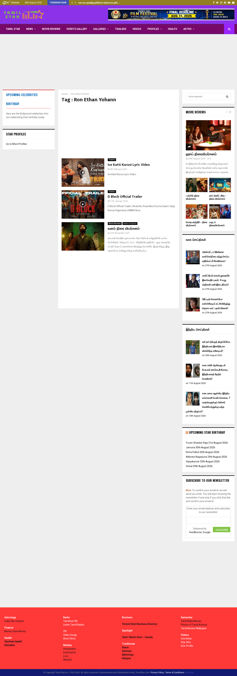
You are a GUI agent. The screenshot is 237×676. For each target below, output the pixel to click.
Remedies (9, 645)
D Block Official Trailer (125, 197)
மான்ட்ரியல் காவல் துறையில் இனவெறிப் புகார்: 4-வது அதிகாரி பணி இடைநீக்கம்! (216, 280)
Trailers (120, 29)
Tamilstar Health (13, 641)
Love (65, 656)
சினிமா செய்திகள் (130, 223)
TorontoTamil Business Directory (139, 624)
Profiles (153, 29)
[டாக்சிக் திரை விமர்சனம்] (197, 185)
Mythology (128, 654)
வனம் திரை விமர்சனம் (124, 229)
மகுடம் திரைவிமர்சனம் (217, 223)
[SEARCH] (227, 96)
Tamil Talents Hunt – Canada (137, 637)
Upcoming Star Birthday (207, 432)
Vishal (189, 466)
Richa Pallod (192, 452)
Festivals (127, 651)
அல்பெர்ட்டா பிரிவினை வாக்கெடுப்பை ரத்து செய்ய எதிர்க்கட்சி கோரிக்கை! (215, 256)
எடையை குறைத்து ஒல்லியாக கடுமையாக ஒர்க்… (98, 2)
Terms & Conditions (174, 672)
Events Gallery (77, 29)
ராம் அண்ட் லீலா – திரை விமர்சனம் (218, 197)
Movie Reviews (51, 29)
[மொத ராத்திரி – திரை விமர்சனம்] (197, 211)
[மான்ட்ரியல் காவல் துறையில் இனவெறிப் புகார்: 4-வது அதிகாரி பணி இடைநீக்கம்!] (193, 287)
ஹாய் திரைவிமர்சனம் (201, 154)
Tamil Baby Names (191, 621)
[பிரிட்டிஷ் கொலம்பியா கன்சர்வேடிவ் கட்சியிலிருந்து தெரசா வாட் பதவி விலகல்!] (193, 310)
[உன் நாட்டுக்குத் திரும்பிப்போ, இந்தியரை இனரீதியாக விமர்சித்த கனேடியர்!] (193, 353)
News (29, 29)
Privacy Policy (157, 672)
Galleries (99, 29)
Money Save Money (15, 631)
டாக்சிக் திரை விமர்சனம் (192, 197)
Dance (125, 647)
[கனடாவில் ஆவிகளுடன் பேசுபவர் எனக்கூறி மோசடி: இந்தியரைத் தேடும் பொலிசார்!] (193, 376)
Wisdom (67, 659)
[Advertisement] (118, 62)
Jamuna (190, 447)
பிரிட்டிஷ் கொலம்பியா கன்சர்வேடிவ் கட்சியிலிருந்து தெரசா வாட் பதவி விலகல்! (216, 304)
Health (172, 29)
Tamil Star (13, 29)
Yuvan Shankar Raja (197, 442)
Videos (137, 29)
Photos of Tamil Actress (194, 624)
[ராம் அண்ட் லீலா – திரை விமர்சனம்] (220, 185)
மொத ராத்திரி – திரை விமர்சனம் (196, 223)
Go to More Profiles (16, 144)
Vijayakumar (193, 461)
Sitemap (189, 672)
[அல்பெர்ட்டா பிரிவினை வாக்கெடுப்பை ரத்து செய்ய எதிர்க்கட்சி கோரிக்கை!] (193, 263)
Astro (187, 29)
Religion (126, 658)
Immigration (69, 648)
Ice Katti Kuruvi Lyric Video (129, 165)
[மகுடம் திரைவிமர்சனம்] (220, 211)
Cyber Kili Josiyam (14, 621)
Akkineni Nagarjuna (196, 456)
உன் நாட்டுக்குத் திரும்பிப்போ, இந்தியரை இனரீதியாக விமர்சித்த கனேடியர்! (216, 346)
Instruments (69, 652)
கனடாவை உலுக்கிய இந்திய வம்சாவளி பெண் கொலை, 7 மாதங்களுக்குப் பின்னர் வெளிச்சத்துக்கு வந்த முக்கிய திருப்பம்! (208, 402)
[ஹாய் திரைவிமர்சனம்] (208, 135)
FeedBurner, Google (199, 532)
